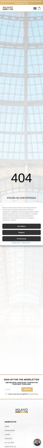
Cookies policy (16, 242)
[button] (34, 8)
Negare (21, 232)
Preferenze (21, 239)
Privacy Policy (33, 394)
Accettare (21, 226)
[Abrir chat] (37, 442)
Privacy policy (26, 242)
